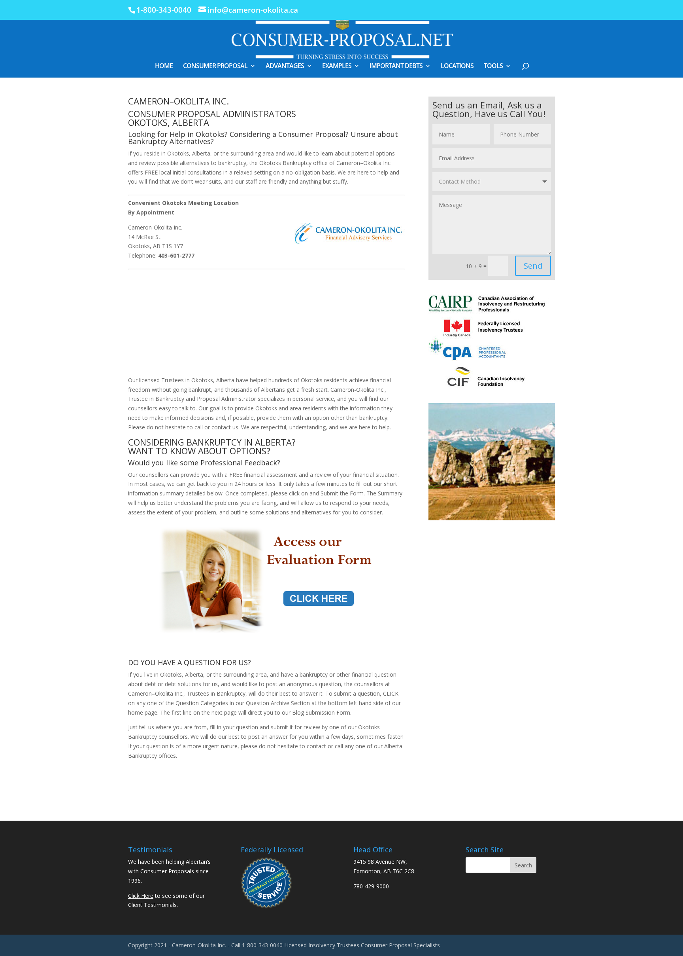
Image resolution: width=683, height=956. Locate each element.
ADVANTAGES (285, 66)
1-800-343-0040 (163, 10)
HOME (164, 66)
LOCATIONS (457, 66)
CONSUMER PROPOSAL (215, 66)
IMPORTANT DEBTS (396, 66)
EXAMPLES (336, 66)
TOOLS (493, 66)
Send (533, 265)
